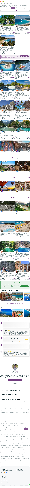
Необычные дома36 (26, 412)
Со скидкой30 (3, 421)
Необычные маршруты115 (10, 410)
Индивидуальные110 (18, 410)
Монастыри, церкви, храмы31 (14, 423)
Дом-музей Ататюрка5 (22, 436)
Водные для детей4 (3, 445)
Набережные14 (10, 445)
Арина (19, 111)
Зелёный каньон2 (20, 447)
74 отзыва (11, 26)
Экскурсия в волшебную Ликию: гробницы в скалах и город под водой (16, 331)
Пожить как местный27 (4, 456)
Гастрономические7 (26, 458)
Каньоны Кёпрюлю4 (4, 438)
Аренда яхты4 (3, 460)
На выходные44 (16, 449)
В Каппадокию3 (22, 425)
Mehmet (4, 171)
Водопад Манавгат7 (4, 432)
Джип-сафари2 (8, 447)
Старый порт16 (25, 438)
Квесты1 (21, 443)
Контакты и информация (4, 469)
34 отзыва (26, 151)
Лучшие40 (25, 454)
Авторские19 (11, 443)
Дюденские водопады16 (13, 436)
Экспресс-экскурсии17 (4, 443)
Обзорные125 (3, 410)
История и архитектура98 (4, 412)
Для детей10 (8, 427)
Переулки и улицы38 (20, 456)
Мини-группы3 (25, 427)
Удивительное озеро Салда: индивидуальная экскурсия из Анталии (15, 352)
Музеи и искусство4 (16, 460)
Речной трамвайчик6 (26, 445)
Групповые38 (16, 421)
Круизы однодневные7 (17, 445)
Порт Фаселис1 (10, 432)
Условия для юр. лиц (4, 478)
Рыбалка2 (2, 447)
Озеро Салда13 (14, 427)
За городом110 (9, 425)
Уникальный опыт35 (12, 456)
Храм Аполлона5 (3, 434)
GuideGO (4, 46)
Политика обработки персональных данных (7, 470)
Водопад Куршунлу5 (15, 434)
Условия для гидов (3, 477)
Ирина (19, 191)
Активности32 (22, 423)
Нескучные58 (20, 454)
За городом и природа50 (12, 454)
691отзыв (16, 371)
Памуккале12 (3, 427)
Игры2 (16, 443)
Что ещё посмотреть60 (4, 454)
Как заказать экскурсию (19, 469)
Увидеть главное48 (3, 458)
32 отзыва (26, 111)
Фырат (15, 370)
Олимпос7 (19, 427)
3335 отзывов (10, 46)
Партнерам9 (22, 421)
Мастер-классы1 (3, 449)
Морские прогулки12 (15, 425)
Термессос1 (16, 432)
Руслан (19, 272)
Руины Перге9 (14, 447)
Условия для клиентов (19, 471)
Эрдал (19, 151)
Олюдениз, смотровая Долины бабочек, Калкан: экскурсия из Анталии (16, 338)
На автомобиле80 (18, 412)
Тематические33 (9, 449)
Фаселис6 (21, 432)
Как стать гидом (3, 476)
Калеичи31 (22, 460)
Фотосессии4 (10, 458)
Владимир (5, 272)
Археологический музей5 (4, 436)
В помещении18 (22, 434)
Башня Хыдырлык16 (18, 438)
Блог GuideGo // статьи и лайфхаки (5, 482)
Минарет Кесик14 (11, 438)
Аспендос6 (9, 434)
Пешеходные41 (12, 412)
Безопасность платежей (19, 470)
